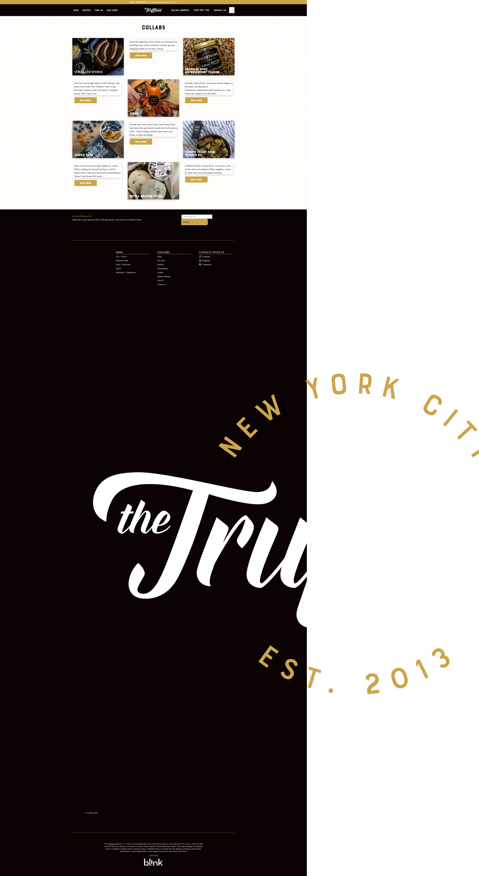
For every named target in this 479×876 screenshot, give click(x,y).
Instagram (206, 260)
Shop (159, 257)
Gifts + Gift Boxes (123, 264)
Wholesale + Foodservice (126, 272)
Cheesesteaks (162, 268)
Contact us (161, 284)
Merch (118, 268)
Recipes (160, 264)
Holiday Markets (164, 276)
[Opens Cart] (232, 10)
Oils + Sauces (121, 257)
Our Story (161, 260)
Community (207, 264)
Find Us (160, 280)
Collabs (160, 272)
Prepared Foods (122, 260)
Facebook (206, 257)
